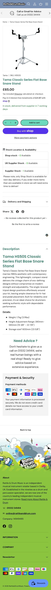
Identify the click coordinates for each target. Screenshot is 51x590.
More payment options (25, 137)
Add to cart (34, 122)
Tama (5, 75)
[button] (41, 4)
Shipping (18, 94)
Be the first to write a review (25, 224)
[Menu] (47, 4)
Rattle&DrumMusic (16, 586)
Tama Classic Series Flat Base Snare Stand (26, 22)
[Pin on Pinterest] (23, 211)
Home (5, 22)
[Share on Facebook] (17, 211)
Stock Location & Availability (21, 149)
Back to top (25, 430)
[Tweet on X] (12, 211)
